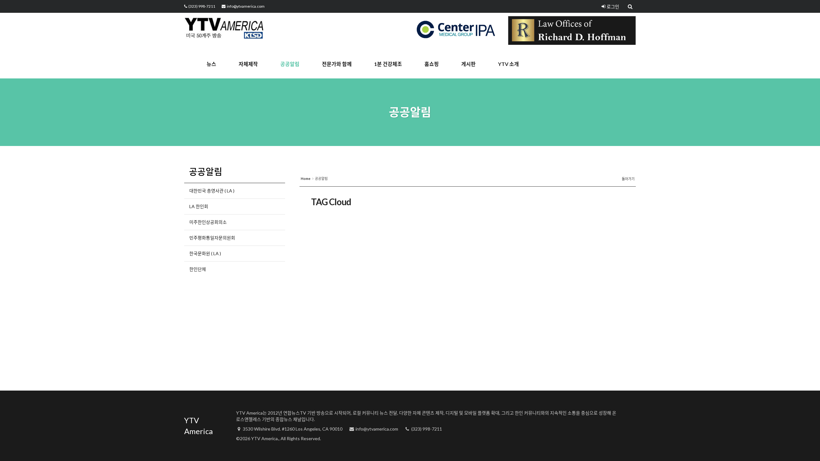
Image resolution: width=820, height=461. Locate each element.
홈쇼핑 (431, 64)
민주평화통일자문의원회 (212, 237)
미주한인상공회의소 (208, 222)
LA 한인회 (198, 206)
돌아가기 (628, 179)
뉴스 (211, 64)
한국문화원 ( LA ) (205, 253)
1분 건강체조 (388, 64)
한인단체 (197, 269)
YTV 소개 (508, 64)
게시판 (468, 64)
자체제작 (248, 64)
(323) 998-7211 (201, 6)
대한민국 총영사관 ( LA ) (211, 190)
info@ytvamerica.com (246, 6)
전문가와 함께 (337, 64)
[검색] (631, 6)
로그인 (613, 6)
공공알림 (289, 64)
